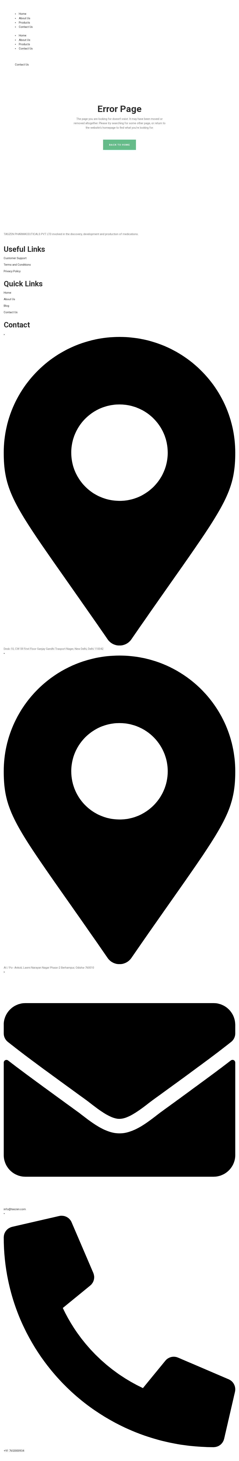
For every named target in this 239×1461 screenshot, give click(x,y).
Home (22, 13)
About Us (24, 18)
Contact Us (26, 27)
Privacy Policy (12, 271)
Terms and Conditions (17, 264)
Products (24, 22)
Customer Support (15, 258)
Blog (6, 305)
